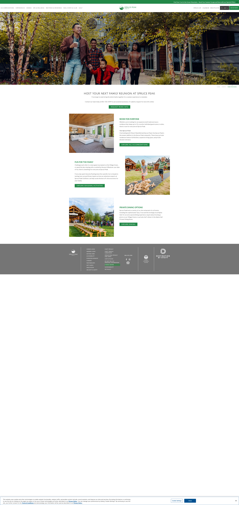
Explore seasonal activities (90, 185)
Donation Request (92, 258)
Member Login (91, 251)
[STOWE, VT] (73, 256)
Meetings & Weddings (54, 8)
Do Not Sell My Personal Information (112, 261)
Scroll (119, 78)
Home (218, 86)
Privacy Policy (73, 501)
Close (190, 500)
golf (80, 8)
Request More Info (119, 107)
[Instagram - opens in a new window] (129, 259)
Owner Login (91, 249)
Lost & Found (109, 258)
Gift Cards (90, 265)
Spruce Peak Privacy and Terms (111, 255)
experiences (20, 8)
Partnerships (91, 263)
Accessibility (91, 256)
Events (224, 86)
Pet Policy (108, 269)
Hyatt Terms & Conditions (109, 252)
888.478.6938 (128, 255)
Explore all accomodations (135, 144)
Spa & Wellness (38, 8)
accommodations (7, 8)
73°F (225, 8)
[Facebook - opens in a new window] (126, 259)
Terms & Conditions (28, 503)
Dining (29, 8)
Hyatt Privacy (109, 249)
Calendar (205, 8)
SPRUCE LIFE (197, 8)
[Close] (236, 501)
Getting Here (91, 253)
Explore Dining (128, 224)
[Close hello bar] (237, 2)
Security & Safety (92, 270)
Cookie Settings (176, 500)
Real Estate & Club (70, 8)
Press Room (90, 267)
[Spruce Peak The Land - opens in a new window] (146, 258)
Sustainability (109, 267)
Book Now (234, 8)
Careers (89, 260)
